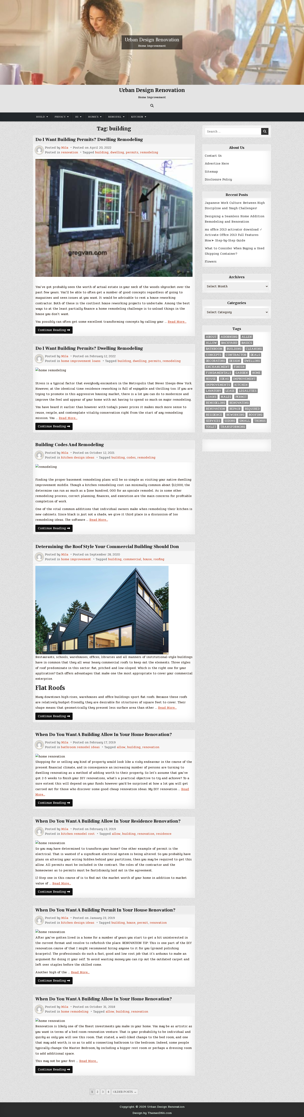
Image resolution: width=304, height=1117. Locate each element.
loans (211, 397)
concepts (213, 355)
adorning (229, 337)
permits (132, 152)
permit (142, 922)
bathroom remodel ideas (80, 747)
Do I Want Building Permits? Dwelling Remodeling (89, 139)
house (147, 559)
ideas (224, 379)
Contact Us (213, 155)
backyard (229, 343)
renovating (239, 403)
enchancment (218, 367)
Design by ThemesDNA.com (152, 1113)
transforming (232, 427)
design (234, 361)
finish (239, 367)
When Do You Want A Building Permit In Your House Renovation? (105, 910)
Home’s (93, 116)
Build (40, 116)
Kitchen (137, 116)
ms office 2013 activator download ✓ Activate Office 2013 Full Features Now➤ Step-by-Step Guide (233, 235)
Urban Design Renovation (152, 40)
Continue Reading (55, 330)
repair (235, 409)
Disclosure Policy (218, 179)
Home (256, 373)
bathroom (214, 349)
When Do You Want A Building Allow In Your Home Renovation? (103, 734)
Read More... (177, 321)
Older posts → (125, 1092)
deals (255, 355)
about (211, 337)
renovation (69, 152)
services (213, 421)
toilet (211, 427)
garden (241, 373)
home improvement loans (81, 361)
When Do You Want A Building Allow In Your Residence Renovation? (108, 821)
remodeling (149, 152)
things (260, 421)
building (102, 152)
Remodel (114, 116)
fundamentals (218, 373)
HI (76, 116)
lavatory (213, 391)
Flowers (211, 261)
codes (131, 457)
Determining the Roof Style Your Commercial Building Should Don (107, 547)
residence (163, 833)
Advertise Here (217, 163)
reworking (235, 415)
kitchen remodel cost (78, 833)
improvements (218, 385)
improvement (244, 379)
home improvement (76, 559)
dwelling (117, 152)
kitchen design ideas (77, 457)
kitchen (241, 385)
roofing (158, 559)
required (252, 409)
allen (247, 337)
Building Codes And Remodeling (69, 445)
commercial (132, 559)
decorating (215, 361)
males (226, 397)
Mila (64, 147)
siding (229, 421)
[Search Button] (152, 106)
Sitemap (211, 171)
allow (121, 747)
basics (246, 343)
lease (230, 391)
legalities (248, 391)
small (244, 421)
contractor (236, 355)
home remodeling (75, 1011)
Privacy (60, 116)
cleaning (254, 349)
